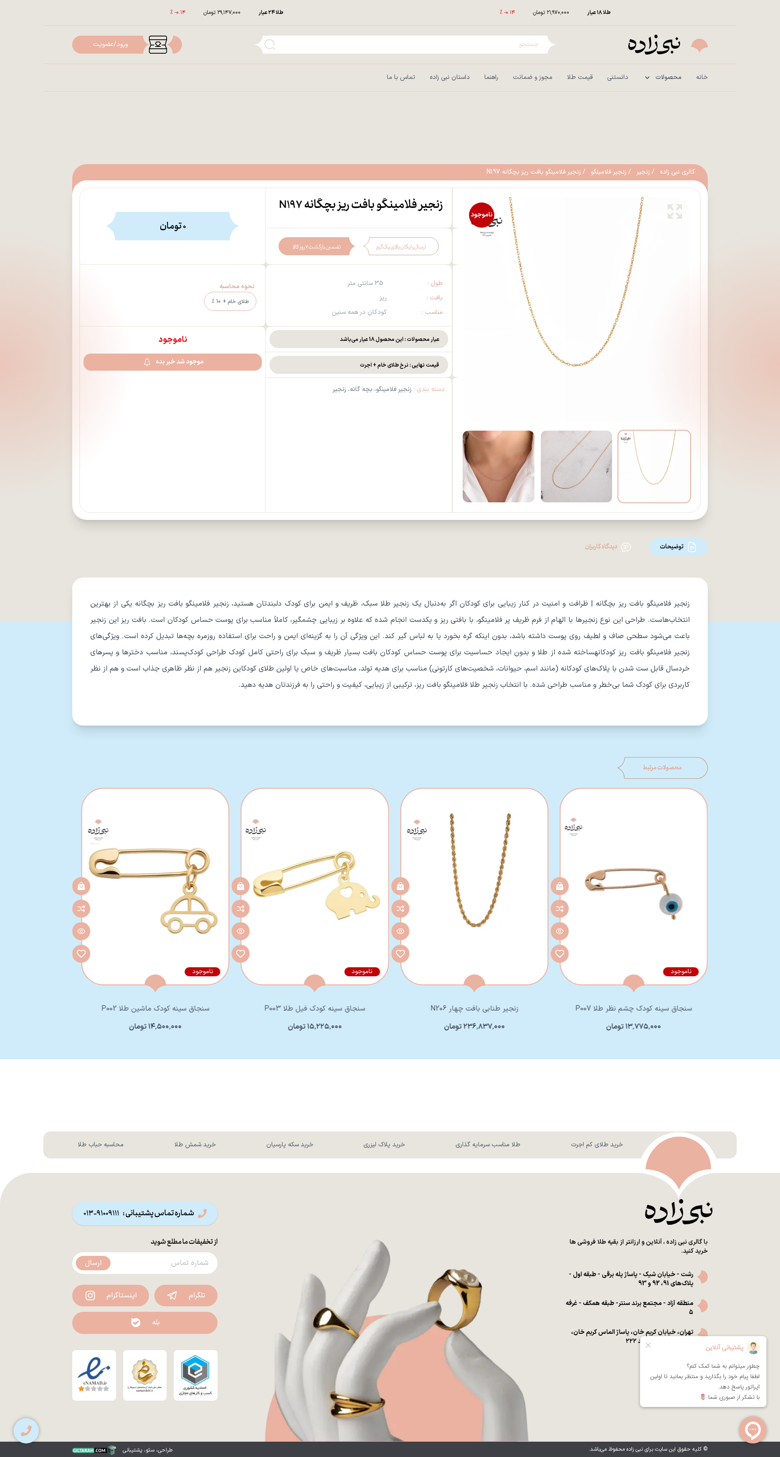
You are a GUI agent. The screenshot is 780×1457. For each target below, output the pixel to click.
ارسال (93, 1263)
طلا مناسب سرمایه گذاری (487, 1144)
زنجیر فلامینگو (609, 172)
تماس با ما (401, 77)
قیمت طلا (580, 77)
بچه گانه (361, 389)
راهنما (491, 77)
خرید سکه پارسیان (289, 1144)
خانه (702, 77)
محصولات (668, 77)
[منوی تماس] (26, 1430)
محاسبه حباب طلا (101, 1144)
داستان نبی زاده (450, 77)
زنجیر (643, 172)
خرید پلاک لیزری (384, 1144)
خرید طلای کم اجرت (597, 1144)
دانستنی (617, 77)
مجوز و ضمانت (532, 77)
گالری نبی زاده (677, 172)
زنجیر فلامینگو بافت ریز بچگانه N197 (534, 172)
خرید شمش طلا (195, 1144)
